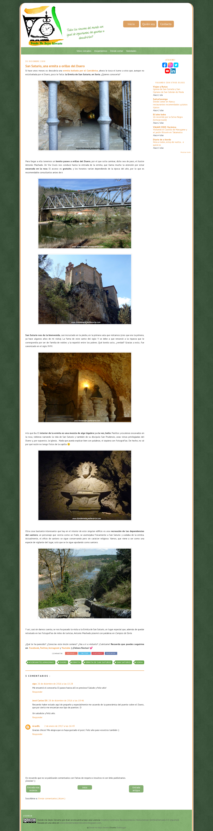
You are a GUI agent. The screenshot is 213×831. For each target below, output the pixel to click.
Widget (120, 489)
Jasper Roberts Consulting (111, 489)
